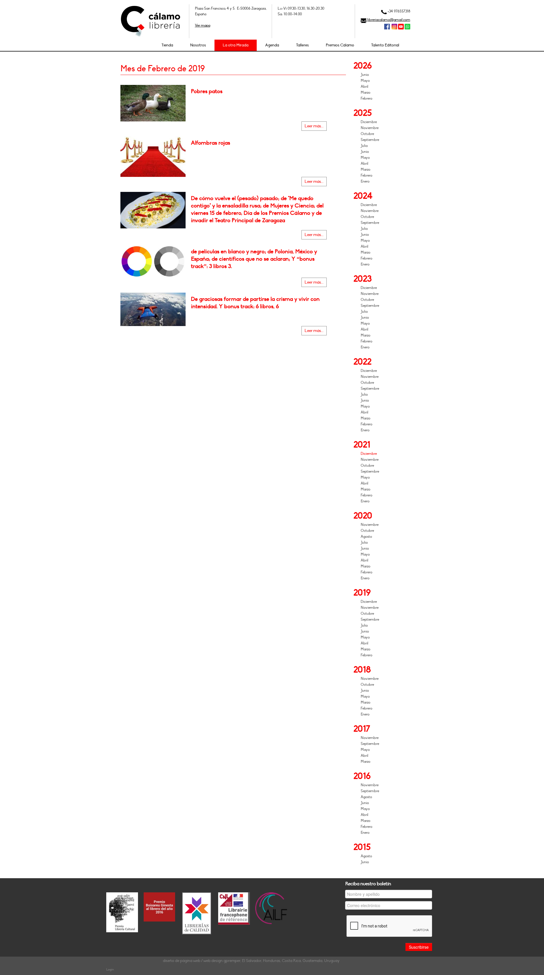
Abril (364, 86)
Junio (365, 74)
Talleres (302, 45)
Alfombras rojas (210, 143)
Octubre (367, 134)
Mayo (365, 80)
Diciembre (369, 122)
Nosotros (198, 45)
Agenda (272, 45)
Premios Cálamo (340, 45)
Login (110, 969)
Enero (365, 181)
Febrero (366, 98)
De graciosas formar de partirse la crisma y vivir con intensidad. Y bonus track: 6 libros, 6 (255, 303)
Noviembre (370, 128)
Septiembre (370, 140)
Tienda (167, 45)
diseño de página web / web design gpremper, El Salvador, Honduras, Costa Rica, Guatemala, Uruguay (251, 960)
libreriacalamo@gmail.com (388, 20)
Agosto (366, 536)
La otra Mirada (235, 45)
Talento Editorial (385, 45)
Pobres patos (206, 91)
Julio (364, 145)
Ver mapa (202, 25)
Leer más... (314, 126)
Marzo (365, 92)
